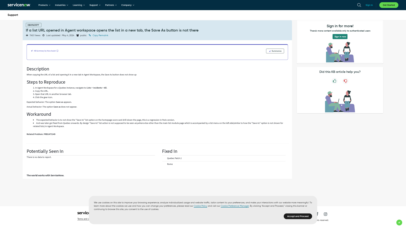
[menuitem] (44, 5)
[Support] (13, 15)
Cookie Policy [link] (200, 206)
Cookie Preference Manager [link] (235, 206)
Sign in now (340, 36)
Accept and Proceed (298, 216)
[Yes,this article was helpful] (334, 81)
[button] (87, 219)
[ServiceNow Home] (19, 5)
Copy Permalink (100, 35)
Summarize (276, 51)
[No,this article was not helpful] (345, 81)
